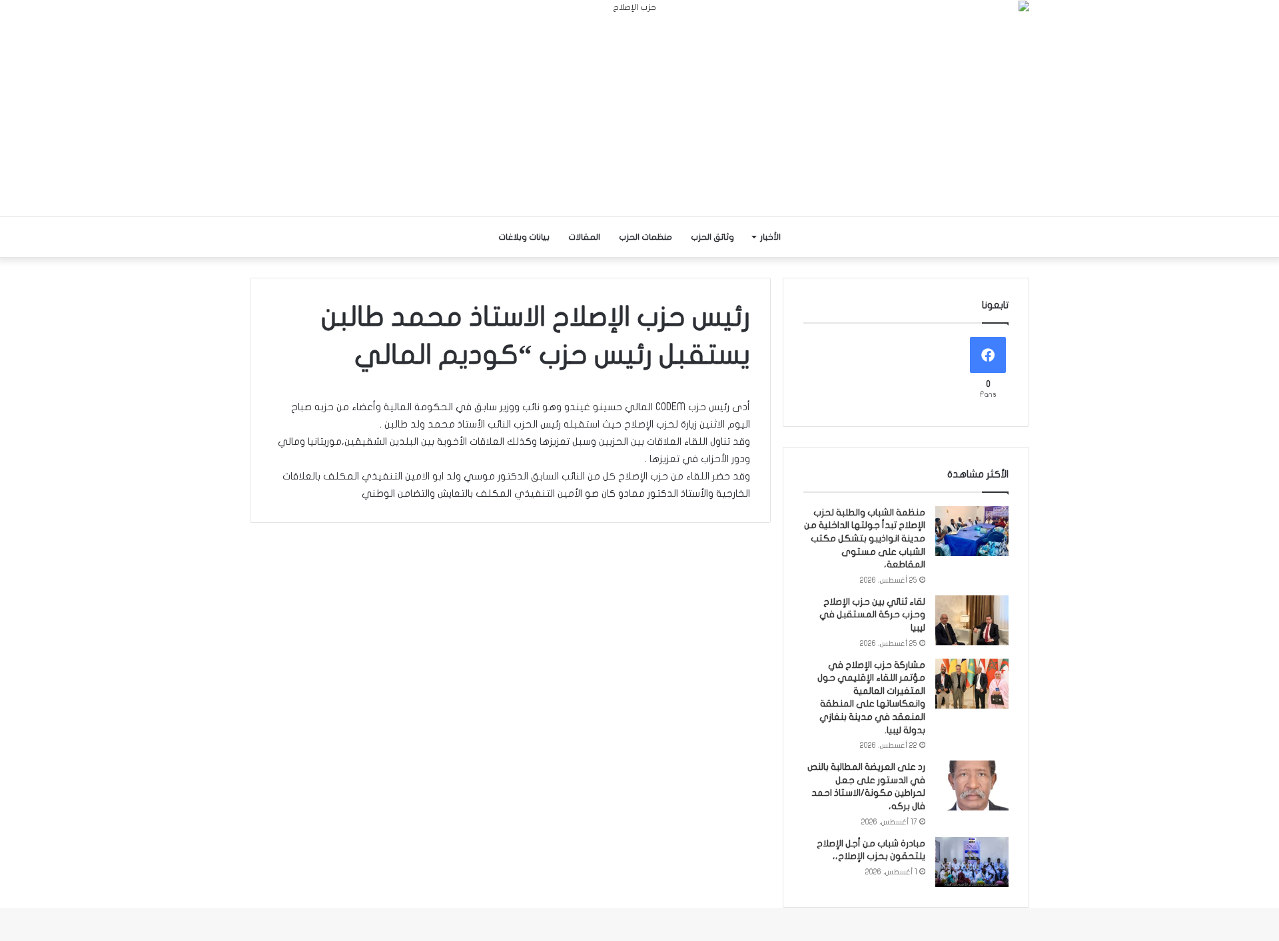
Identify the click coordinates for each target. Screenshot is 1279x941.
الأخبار (770, 237)
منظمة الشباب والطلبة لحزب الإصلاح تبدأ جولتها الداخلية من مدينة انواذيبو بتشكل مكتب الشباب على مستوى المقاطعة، (864, 538)
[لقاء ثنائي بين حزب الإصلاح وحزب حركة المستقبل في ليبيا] (972, 620)
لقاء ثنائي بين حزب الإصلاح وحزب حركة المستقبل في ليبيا (872, 615)
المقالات (584, 237)
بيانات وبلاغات (524, 237)
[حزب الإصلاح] (639, 108)
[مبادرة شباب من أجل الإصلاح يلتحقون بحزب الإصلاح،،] (972, 862)
